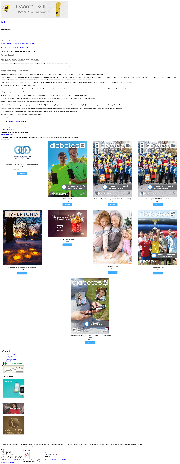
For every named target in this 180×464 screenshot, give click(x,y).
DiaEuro (34, 43)
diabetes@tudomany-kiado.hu (58, 459)
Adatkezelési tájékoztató (7, 462)
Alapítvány (25, 43)
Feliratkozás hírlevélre (7, 134)
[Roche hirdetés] (13, 397)
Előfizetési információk (7, 129)
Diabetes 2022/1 (12, 47)
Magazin (3, 43)
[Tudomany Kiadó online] (6, 453)
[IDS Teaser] (13, 414)
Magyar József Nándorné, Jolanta (23, 47)
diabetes (11, 121)
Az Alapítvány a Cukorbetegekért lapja (8, 25)
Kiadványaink (9, 43)
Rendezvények (18, 43)
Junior (29, 43)
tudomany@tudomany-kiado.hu (13, 459)
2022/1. (18, 121)
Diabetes (7, 47)
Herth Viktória (11, 51)
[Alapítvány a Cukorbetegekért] (26, 458)
